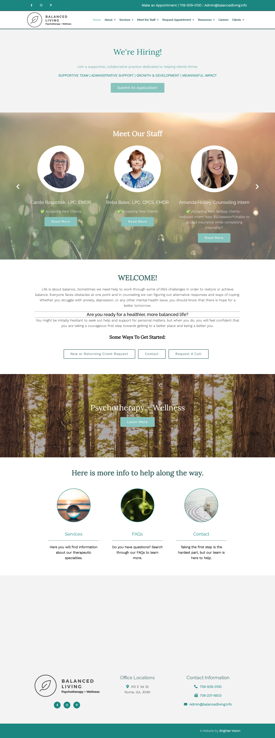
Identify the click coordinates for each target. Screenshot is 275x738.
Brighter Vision (229, 731)
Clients (236, 19)
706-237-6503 (210, 695)
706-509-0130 (191, 5)
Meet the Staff (146, 19)
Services (124, 19)
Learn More (137, 422)
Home (97, 19)
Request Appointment (176, 19)
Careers (223, 19)
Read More (87, 221)
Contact (152, 354)
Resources (205, 19)
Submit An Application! (138, 88)
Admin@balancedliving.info (225, 5)
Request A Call (188, 354)
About (108, 19)
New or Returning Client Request (99, 354)
